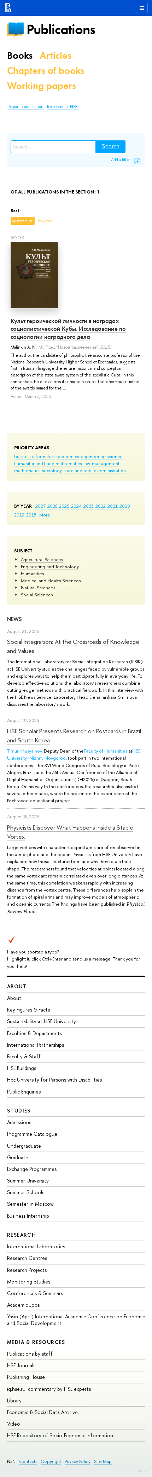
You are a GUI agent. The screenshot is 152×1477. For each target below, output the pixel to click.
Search (110, 147)
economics (67, 456)
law (86, 463)
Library (14, 1400)
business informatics (34, 456)
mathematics (27, 470)
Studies (19, 1110)
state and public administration (95, 470)
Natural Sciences (38, 587)
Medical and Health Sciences (51, 580)
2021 (112, 506)
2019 (19, 515)
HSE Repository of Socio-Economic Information (60, 1435)
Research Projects (27, 1270)
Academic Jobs (23, 1304)
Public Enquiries (24, 1091)
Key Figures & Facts (28, 1009)
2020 (124, 506)
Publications (61, 29)
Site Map (103, 1461)
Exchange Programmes (32, 1169)
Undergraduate (24, 1145)
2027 (40, 506)
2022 (100, 506)
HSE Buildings (21, 1068)
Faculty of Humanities (105, 751)
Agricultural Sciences (42, 559)
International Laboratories (36, 1246)
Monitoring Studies (28, 1281)
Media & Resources (36, 1342)
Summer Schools (25, 1192)
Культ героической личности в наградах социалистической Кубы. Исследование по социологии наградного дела (68, 328)
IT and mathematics (62, 463)
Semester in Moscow (30, 1203)
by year (45, 221)
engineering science (102, 456)
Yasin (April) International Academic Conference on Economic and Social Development (76, 1319)
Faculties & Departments (34, 1033)
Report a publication (25, 106)
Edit (142, 1470)
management (105, 463)
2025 (64, 506)
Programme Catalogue (32, 1133)
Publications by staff (30, 1353)
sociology (52, 470)
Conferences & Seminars (35, 1293)
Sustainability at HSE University (41, 1021)
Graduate (17, 1157)
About (17, 986)
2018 (31, 515)
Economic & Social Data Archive (42, 1412)
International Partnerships (35, 1044)
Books (20, 55)
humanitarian (27, 463)
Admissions (19, 1122)
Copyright (51, 1461)
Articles (55, 55)
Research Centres (27, 1258)
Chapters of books (45, 70)
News (14, 619)
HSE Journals (21, 1365)
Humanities (32, 573)
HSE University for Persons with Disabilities (54, 1079)
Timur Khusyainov (24, 751)
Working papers (41, 86)
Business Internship (28, 1215)
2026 (52, 506)
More (44, 515)
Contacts (28, 1461)
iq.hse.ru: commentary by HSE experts (49, 1389)
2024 (76, 506)
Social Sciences (37, 594)
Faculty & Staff (24, 1056)
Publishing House (26, 1377)
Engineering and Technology (50, 566)
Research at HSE (62, 106)
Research (21, 1234)
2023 (88, 506)
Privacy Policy (77, 1461)
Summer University (28, 1180)
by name (19, 221)
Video (13, 1423)
